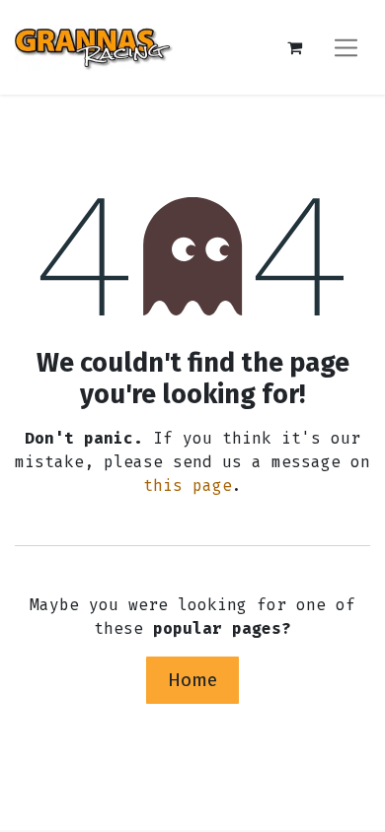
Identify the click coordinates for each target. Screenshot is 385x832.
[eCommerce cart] (294, 47)
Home (192, 679)
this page (187, 485)
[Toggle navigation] (346, 47)
